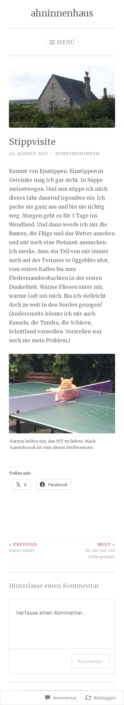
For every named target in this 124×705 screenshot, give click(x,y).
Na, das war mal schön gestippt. (100, 550)
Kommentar (90, 661)
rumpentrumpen (77, 153)
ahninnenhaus (62, 13)
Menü (66, 42)
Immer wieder (23, 547)
